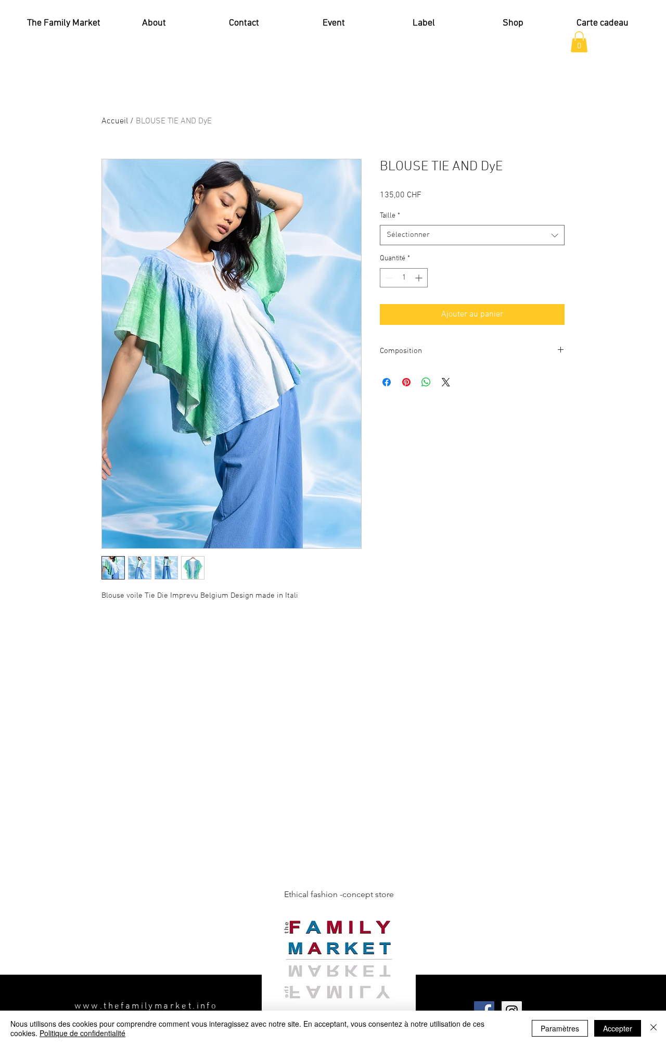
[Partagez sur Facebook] (386, 382)
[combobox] (472, 235)
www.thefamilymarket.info (146, 1006)
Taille (390, 215)
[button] (579, 42)
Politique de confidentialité (82, 1033)
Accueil (114, 121)
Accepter (617, 1028)
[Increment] (419, 278)
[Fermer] (653, 1028)
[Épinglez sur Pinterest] (406, 382)
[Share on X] (446, 382)
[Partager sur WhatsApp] (426, 382)
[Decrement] (387, 278)
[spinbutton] (403, 278)
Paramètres (560, 1028)
